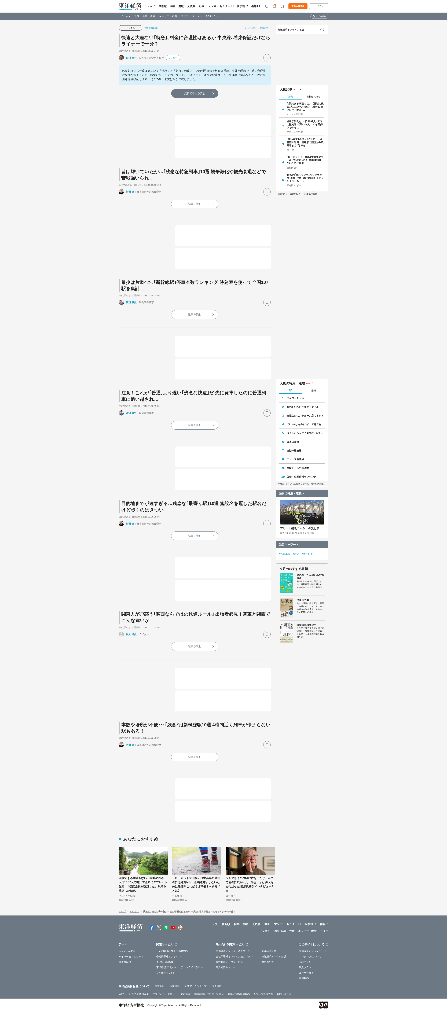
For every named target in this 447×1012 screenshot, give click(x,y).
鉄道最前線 (125, 962)
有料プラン (305, 962)
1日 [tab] (290, 390)
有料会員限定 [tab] (313, 96)
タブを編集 (321, 16)
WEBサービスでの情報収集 (134, 994)
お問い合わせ (284, 994)
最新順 (163, 6)
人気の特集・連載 (292, 383)
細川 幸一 (131, 57)
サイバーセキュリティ (131, 956)
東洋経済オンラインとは (291, 29)
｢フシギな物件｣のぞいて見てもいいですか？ (306, 424)
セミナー (225, 6)
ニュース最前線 (295, 459)
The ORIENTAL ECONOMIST (172, 951)
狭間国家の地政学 (306, 624)
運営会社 (159, 986)
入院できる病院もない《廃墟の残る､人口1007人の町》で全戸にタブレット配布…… (305, 106)
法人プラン (305, 967)
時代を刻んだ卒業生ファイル (303, 406)
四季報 (241, 6)
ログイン (319, 6)
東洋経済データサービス (229, 962)
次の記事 (264, 28)
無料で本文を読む (194, 93)
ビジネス (125, 16)
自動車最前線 (294, 450)
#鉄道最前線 (151, 28)
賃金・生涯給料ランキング (301, 476)
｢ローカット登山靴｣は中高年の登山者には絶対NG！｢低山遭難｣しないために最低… (305, 160)
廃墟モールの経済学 (298, 468)
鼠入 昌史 (131, 634)
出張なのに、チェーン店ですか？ (305, 415)
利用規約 (304, 978)
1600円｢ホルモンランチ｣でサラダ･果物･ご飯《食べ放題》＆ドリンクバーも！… (305, 177)
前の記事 (251, 28)
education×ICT (127, 951)
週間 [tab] (313, 390)
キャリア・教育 (168, 16)
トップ (151, 6)
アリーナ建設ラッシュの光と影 (299, 528)
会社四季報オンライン (168, 956)
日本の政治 (293, 441)
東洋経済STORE (165, 962)
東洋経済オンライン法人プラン (233, 951)
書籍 (254, 6)
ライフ (185, 16)
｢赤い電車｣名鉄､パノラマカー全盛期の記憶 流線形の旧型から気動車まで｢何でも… (305, 142)
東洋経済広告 (269, 951)
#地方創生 (307, 553)
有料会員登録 (298, 6)
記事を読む (194, 203)
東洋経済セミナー (226, 967)
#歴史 (296, 553)
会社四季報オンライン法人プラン (234, 956)
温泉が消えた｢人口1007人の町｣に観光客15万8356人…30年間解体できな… (305, 124)
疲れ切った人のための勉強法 (310, 576)
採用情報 (174, 986)
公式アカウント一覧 (196, 986)
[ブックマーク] (267, 57)
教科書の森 (268, 962)
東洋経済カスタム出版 (274, 956)
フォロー (173, 58)
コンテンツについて (310, 956)
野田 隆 (130, 191)
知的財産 (185, 994)
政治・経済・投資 (145, 16)
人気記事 (286, 89)
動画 (201, 6)
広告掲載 (217, 986)
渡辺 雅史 (131, 302)
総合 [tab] (290, 96)
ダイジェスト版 (295, 398)
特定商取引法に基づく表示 (209, 994)
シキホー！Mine (165, 972)
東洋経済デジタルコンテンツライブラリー (179, 967)
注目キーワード (289, 544)
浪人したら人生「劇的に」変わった (306, 433)
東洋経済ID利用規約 (239, 994)
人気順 (192, 6)
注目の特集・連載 (290, 493)
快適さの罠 (303, 600)
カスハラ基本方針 (263, 994)
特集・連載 (177, 6)
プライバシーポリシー (164, 994)
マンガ (212, 6)
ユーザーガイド (307, 972)
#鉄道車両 (284, 553)
